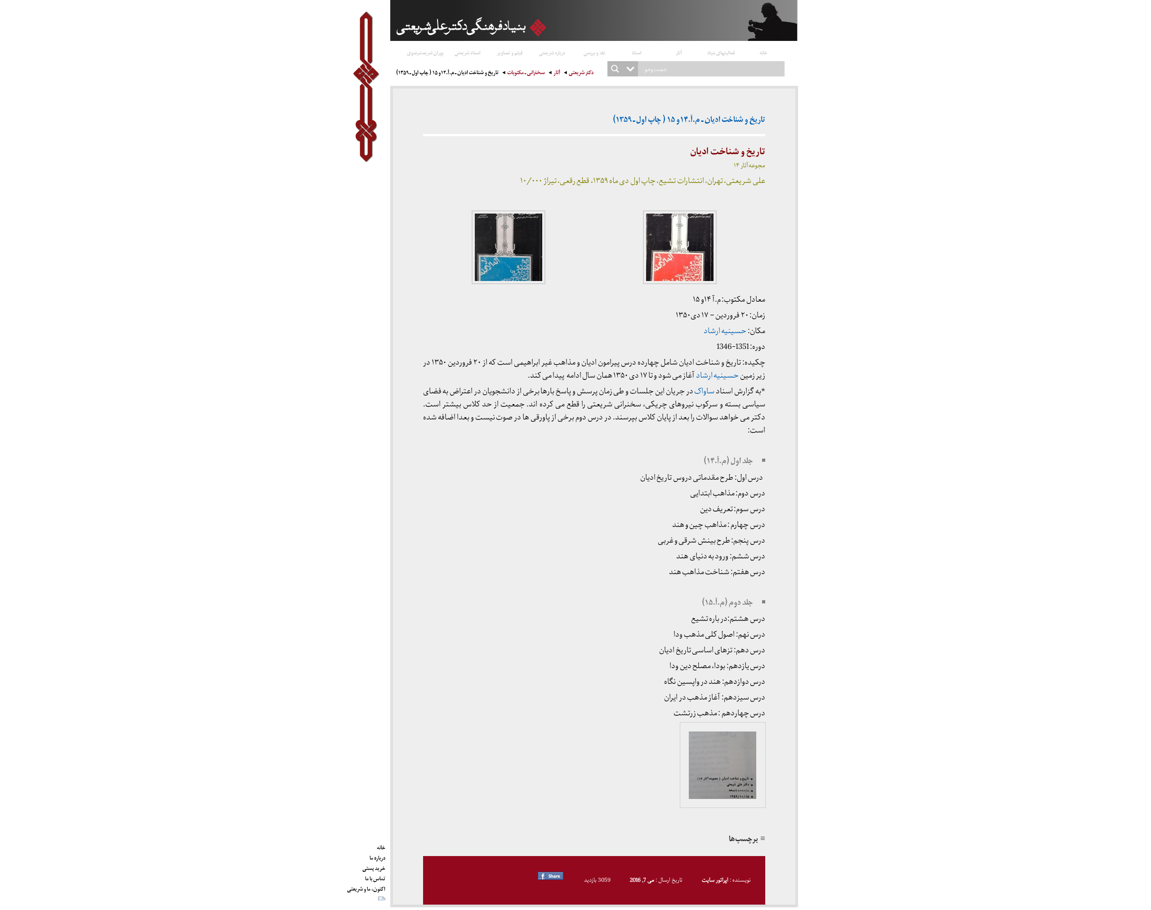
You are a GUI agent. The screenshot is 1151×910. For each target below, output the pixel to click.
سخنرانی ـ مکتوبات (526, 73)
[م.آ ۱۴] (722, 765)
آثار (679, 52)
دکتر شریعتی (581, 73)
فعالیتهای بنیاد (721, 52)
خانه (763, 52)
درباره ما (377, 856)
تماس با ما (375, 877)
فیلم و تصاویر (510, 52)
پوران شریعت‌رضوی (425, 52)
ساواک (704, 391)
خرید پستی (373, 866)
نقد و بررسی (594, 52)
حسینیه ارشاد (725, 331)
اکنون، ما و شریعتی (366, 887)
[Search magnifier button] (615, 68)
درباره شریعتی (552, 52)
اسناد (637, 52)
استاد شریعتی (468, 52)
